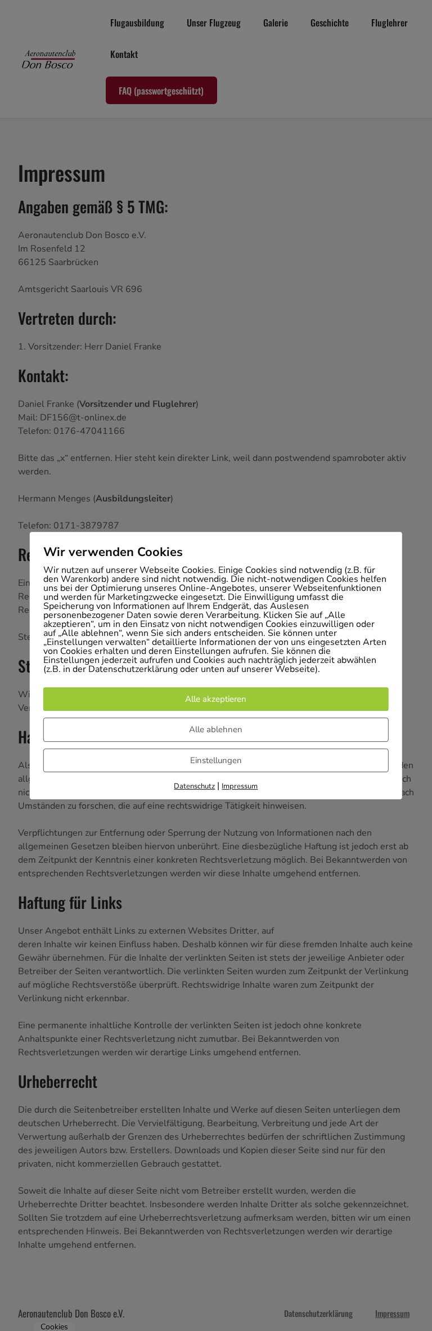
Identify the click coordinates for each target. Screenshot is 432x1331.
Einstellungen (216, 760)
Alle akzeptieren (215, 699)
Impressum (240, 786)
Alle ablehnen (215, 729)
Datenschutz (194, 786)
